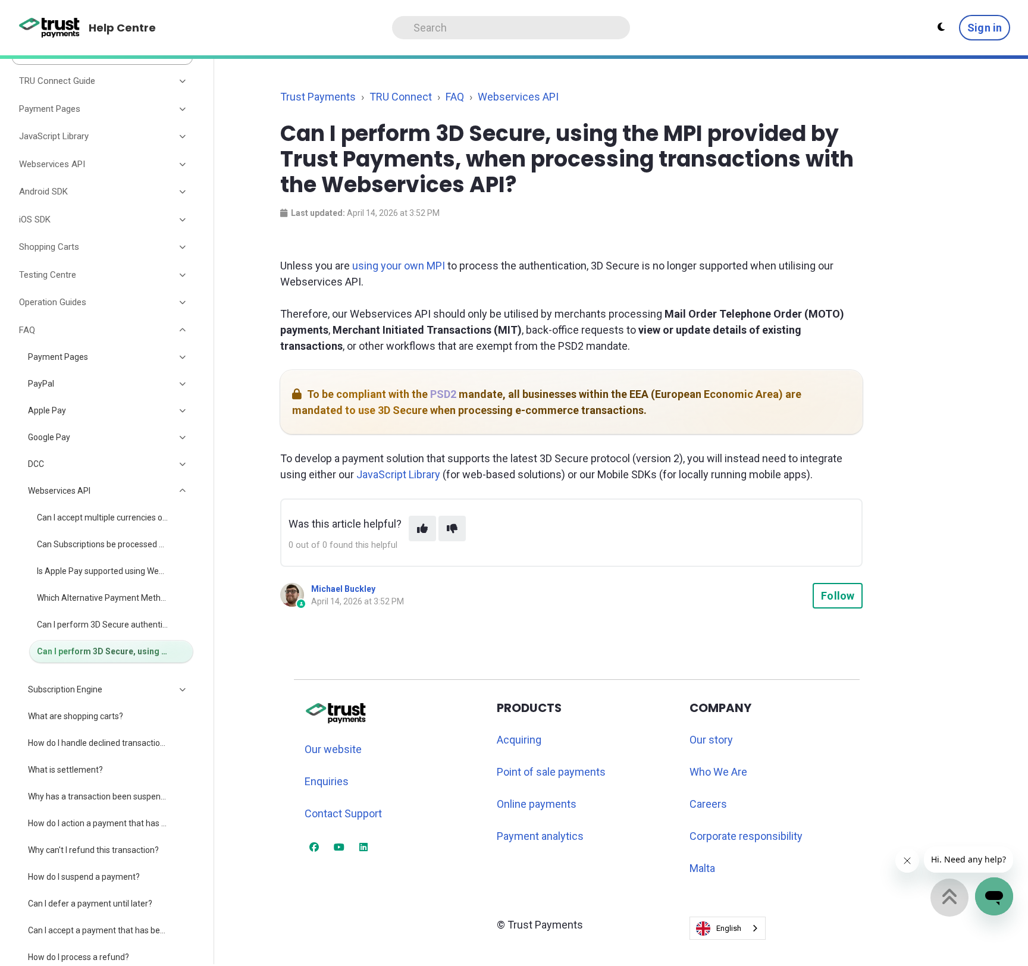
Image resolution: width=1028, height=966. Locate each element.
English (728, 928)
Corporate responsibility (746, 836)
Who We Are (718, 772)
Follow (837, 595)
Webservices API (518, 96)
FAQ (455, 96)
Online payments (536, 804)
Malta (702, 868)
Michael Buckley (343, 589)
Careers (708, 804)
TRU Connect (400, 96)
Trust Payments (318, 96)
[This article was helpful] (422, 528)
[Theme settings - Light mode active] (941, 27)
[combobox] (727, 928)
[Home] (50, 28)
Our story (711, 739)
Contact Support (343, 813)
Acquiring (519, 739)
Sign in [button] (984, 27)
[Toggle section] (183, 81)
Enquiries (327, 781)
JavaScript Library (398, 474)
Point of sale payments (551, 772)
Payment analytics (540, 836)
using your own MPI (398, 265)
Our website (333, 749)
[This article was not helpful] (452, 528)
